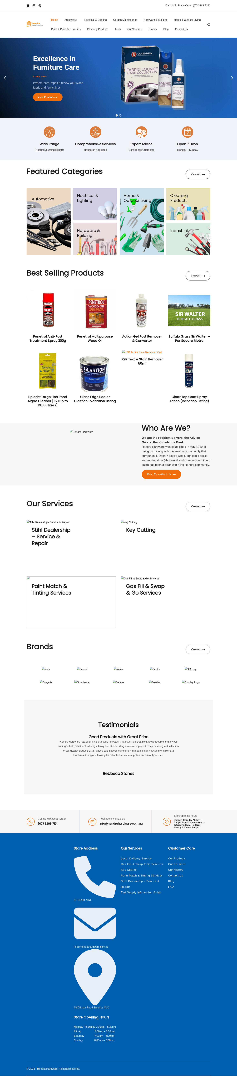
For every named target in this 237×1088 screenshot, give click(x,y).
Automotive (70, 19)
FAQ (171, 886)
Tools (118, 29)
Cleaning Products (97, 29)
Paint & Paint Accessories (66, 29)
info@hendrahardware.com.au (121, 824)
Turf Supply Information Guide (141, 892)
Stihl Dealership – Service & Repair (51, 536)
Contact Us (181, 29)
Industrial (179, 230)
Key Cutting (141, 529)
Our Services (134, 29)
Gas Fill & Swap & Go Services (145, 589)
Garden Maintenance (125, 19)
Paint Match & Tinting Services (51, 589)
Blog (166, 29)
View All (195, 174)
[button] (5, 77)
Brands (153, 29)
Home (54, 19)
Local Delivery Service (136, 858)
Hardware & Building (156, 19)
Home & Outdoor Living (187, 19)
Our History (176, 869)
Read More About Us (159, 474)
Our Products (177, 858)
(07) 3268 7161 (201, 5)
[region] (118, 78)
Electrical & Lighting (95, 19)
